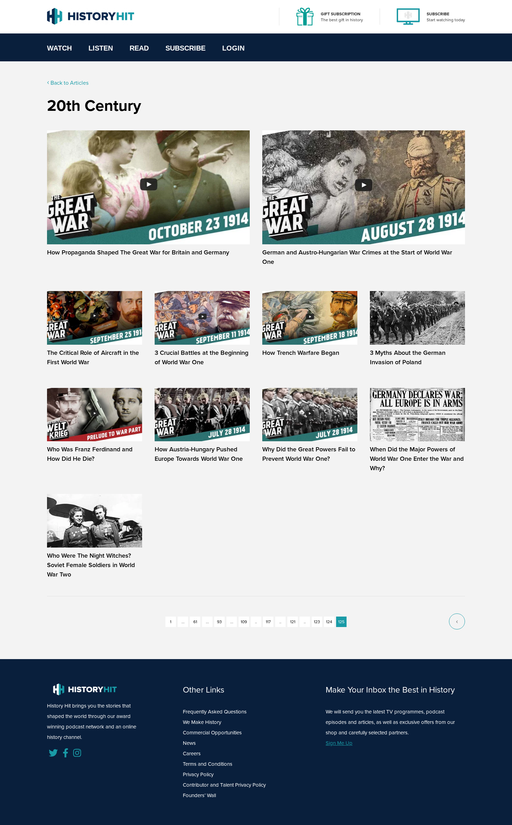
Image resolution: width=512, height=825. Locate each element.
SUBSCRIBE (438, 14)
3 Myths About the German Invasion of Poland (407, 357)
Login (233, 48)
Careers (192, 753)
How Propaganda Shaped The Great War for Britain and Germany (138, 252)
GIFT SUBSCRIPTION (340, 14)
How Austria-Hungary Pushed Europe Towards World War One (199, 454)
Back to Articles (68, 83)
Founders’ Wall (199, 795)
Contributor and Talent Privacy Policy (224, 785)
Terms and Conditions (207, 764)
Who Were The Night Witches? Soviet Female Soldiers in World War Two (91, 565)
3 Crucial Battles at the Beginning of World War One (201, 357)
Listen (100, 48)
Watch (59, 48)
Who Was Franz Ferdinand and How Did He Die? (89, 454)
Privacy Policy (198, 774)
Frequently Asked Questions (215, 712)
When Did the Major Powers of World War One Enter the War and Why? (417, 459)
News (189, 743)
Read (139, 48)
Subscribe (185, 48)
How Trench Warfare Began (300, 352)
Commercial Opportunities (212, 732)
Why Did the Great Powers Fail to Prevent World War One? (308, 454)
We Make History (202, 722)
